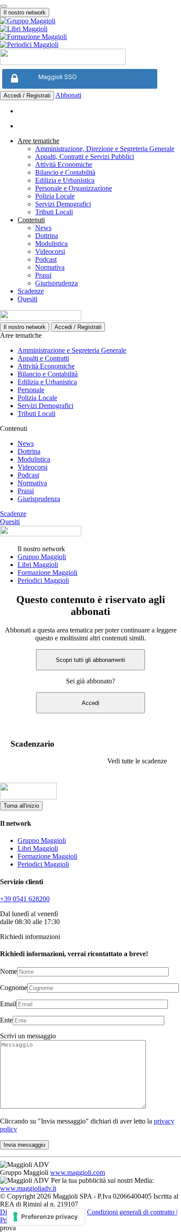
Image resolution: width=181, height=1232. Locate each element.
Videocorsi (50, 251)
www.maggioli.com (77, 1172)
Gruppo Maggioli (42, 556)
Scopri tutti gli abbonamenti (90, 660)
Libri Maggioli (38, 564)
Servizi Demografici (63, 204)
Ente (6, 1020)
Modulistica (51, 243)
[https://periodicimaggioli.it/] (90, 45)
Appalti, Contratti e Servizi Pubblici (84, 156)
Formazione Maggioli (47, 572)
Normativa (50, 267)
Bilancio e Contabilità (65, 172)
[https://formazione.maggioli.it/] (90, 37)
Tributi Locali (54, 212)
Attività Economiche (63, 164)
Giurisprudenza (56, 283)
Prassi (43, 275)
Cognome (13, 987)
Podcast (46, 259)
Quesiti (27, 299)
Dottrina (46, 235)
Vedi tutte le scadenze (137, 761)
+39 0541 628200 (25, 899)
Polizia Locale (55, 196)
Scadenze (31, 291)
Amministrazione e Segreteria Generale (72, 350)
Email (8, 1004)
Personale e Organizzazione (73, 188)
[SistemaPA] (63, 62)
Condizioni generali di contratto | (132, 1212)
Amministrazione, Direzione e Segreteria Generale (104, 148)
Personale (31, 390)
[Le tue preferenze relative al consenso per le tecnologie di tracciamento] (46, 1216)
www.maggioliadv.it (28, 1188)
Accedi (90, 703)
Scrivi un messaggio (28, 1036)
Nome (8, 971)
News (43, 227)
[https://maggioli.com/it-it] (90, 21)
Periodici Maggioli (43, 580)
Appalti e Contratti (43, 358)
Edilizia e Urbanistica (64, 180)
